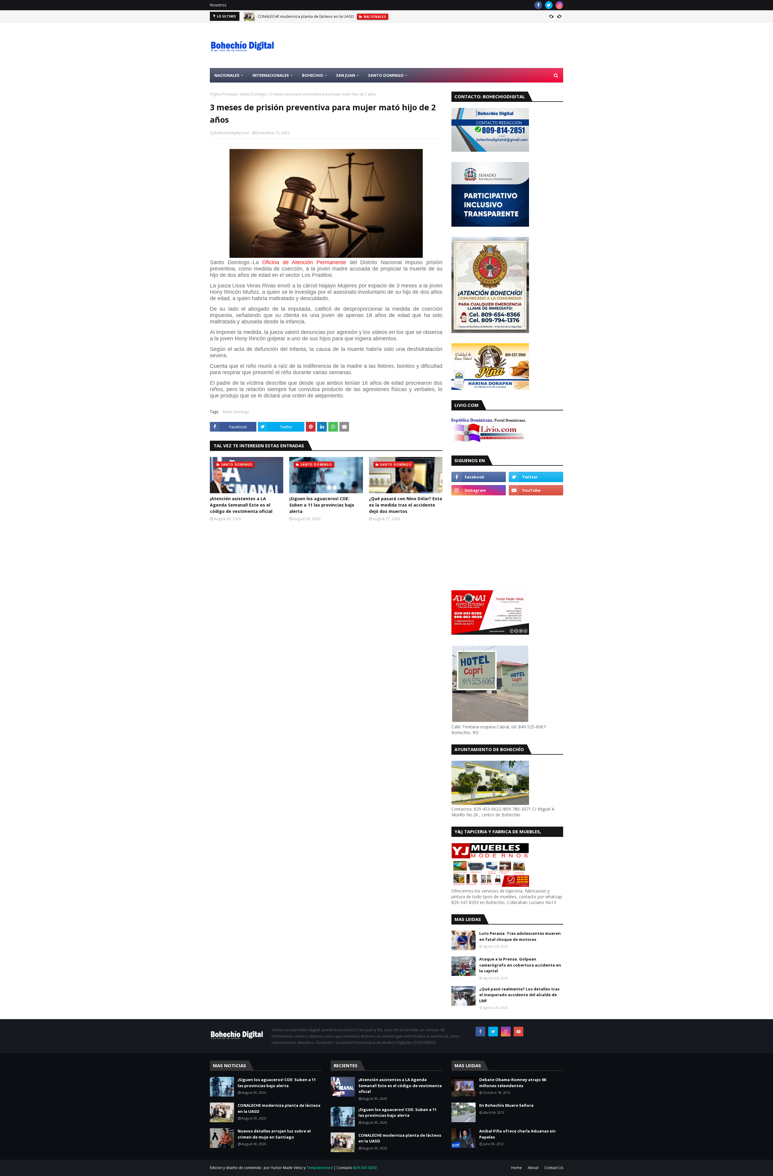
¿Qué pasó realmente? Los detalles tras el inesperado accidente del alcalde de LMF (519, 994)
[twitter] (549, 5)
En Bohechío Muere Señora (506, 1105)
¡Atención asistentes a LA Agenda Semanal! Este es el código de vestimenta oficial (241, 505)
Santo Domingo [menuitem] (386, 75)
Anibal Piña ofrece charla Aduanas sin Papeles (517, 1134)
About (533, 1167)
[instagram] (559, 5)
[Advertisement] (453, 45)
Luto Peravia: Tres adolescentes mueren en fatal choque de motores (520, 936)
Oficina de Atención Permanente (304, 262)
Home (516, 1167)
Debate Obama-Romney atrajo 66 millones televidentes (512, 1082)
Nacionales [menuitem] (226, 75)
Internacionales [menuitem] (270, 75)
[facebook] (538, 5)
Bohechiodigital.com (231, 132)
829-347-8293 (365, 1167)
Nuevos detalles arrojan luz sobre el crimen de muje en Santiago (274, 1134)
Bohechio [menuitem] (312, 75)
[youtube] (536, 490)
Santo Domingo (253, 94)
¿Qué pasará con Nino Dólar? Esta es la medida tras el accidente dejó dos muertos (405, 505)
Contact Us (553, 1167)
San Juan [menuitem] (345, 75)
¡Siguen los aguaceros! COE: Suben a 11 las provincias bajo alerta (321, 505)
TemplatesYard (319, 1167)
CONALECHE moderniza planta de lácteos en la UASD (306, 16)
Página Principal (223, 94)
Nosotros (218, 5)
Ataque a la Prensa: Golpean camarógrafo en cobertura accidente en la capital (520, 965)
